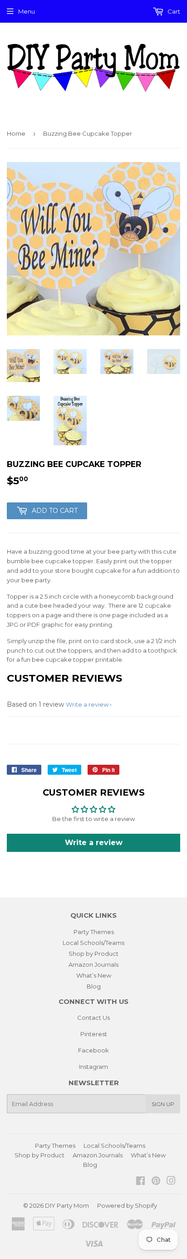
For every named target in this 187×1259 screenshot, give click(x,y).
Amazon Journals (93, 964)
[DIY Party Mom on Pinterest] (156, 1181)
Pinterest (93, 1034)
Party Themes (94, 931)
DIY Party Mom (67, 1205)
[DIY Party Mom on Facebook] (140, 1181)
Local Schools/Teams (93, 942)
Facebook (93, 1050)
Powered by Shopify (127, 1205)
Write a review (87, 704)
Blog (94, 986)
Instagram (93, 1066)
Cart (173, 11)
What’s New (93, 975)
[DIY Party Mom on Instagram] (171, 1181)
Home (16, 133)
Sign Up (163, 1104)
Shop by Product (93, 953)
